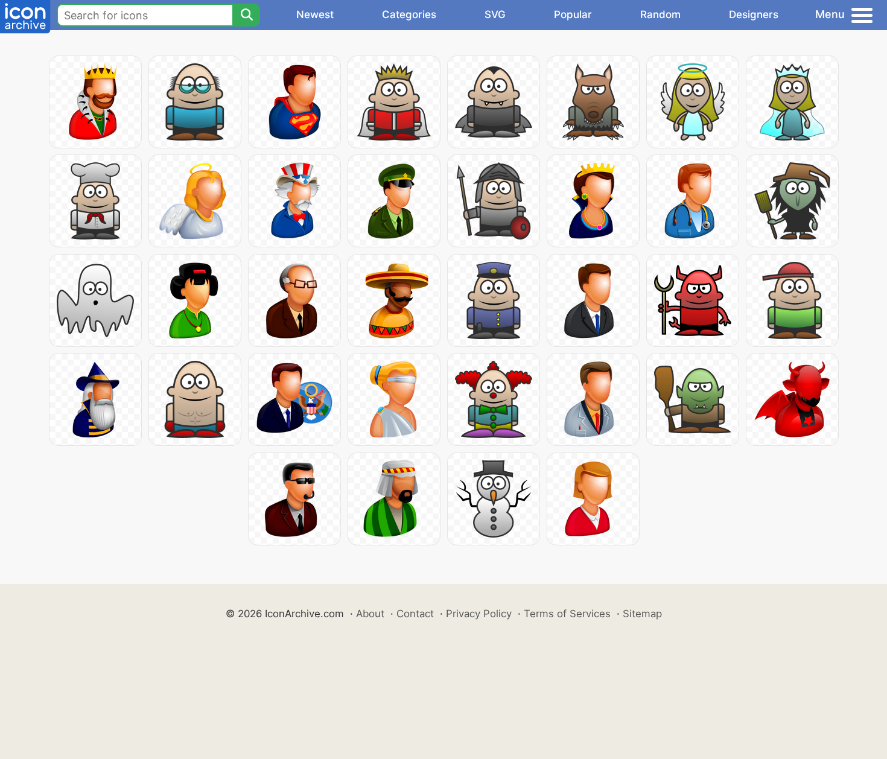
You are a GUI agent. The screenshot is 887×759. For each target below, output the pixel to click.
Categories (409, 14)
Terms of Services (567, 614)
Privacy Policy (479, 614)
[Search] (246, 15)
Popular (573, 14)
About (370, 614)
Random (660, 14)
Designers (753, 14)
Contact (415, 614)
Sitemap (642, 614)
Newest (315, 14)
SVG (495, 14)
